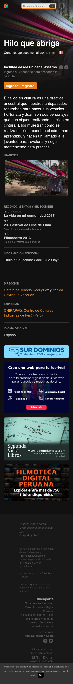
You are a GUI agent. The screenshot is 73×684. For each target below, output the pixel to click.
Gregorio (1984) (29, 535)
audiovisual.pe (31, 552)
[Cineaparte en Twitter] (50, 640)
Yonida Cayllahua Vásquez (33, 292)
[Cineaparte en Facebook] (45, 640)
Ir (52, 6)
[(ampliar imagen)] (36, 178)
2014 (43, 52)
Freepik (46, 573)
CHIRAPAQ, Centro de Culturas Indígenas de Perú (28, 313)
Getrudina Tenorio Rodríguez (26, 289)
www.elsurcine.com (42, 661)
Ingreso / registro (20, 85)
